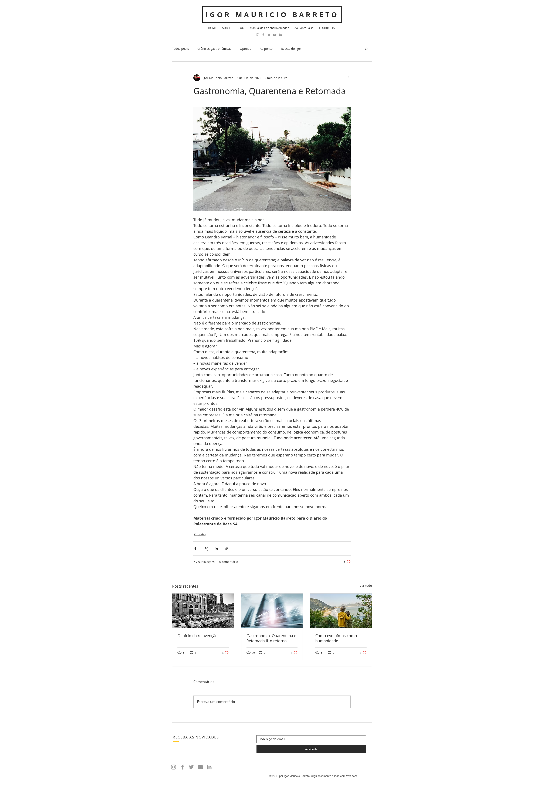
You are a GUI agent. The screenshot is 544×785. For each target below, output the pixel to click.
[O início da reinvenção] (203, 611)
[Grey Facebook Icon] (263, 35)
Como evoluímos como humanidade (336, 638)
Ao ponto (266, 49)
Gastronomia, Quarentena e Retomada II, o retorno (271, 638)
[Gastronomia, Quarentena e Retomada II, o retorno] (272, 611)
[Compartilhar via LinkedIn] (216, 549)
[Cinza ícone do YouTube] (275, 35)
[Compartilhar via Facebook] (195, 549)
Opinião (245, 49)
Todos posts (180, 49)
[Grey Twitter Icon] (269, 35)
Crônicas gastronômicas (214, 49)
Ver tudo (366, 586)
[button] (366, 48)
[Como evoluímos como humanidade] (341, 611)
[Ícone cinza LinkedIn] (280, 35)
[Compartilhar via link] (227, 549)
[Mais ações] (348, 77)
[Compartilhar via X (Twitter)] (206, 549)
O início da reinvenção (197, 635)
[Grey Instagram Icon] (257, 35)
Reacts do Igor (291, 49)
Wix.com (351, 776)
